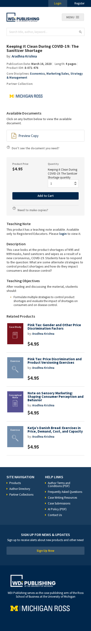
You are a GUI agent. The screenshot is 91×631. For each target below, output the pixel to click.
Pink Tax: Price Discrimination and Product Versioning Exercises (55, 360)
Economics (37, 74)
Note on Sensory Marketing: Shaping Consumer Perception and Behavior (56, 396)
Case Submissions (59, 503)
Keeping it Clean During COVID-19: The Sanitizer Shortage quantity (62, 173)
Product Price (20, 164)
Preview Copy (28, 136)
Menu (70, 17)
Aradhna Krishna (24, 56)
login (63, 234)
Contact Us (55, 515)
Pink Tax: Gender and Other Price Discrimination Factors (54, 326)
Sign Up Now (45, 551)
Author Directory (19, 489)
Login (57, 3)
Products (15, 483)
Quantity (53, 164)
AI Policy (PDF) (57, 509)
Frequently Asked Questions (65, 492)
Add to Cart (46, 196)
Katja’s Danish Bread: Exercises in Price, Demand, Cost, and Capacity (55, 429)
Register (79, 3)
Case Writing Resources (62, 498)
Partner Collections (21, 495)
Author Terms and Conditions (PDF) (59, 484)
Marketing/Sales (57, 74)
